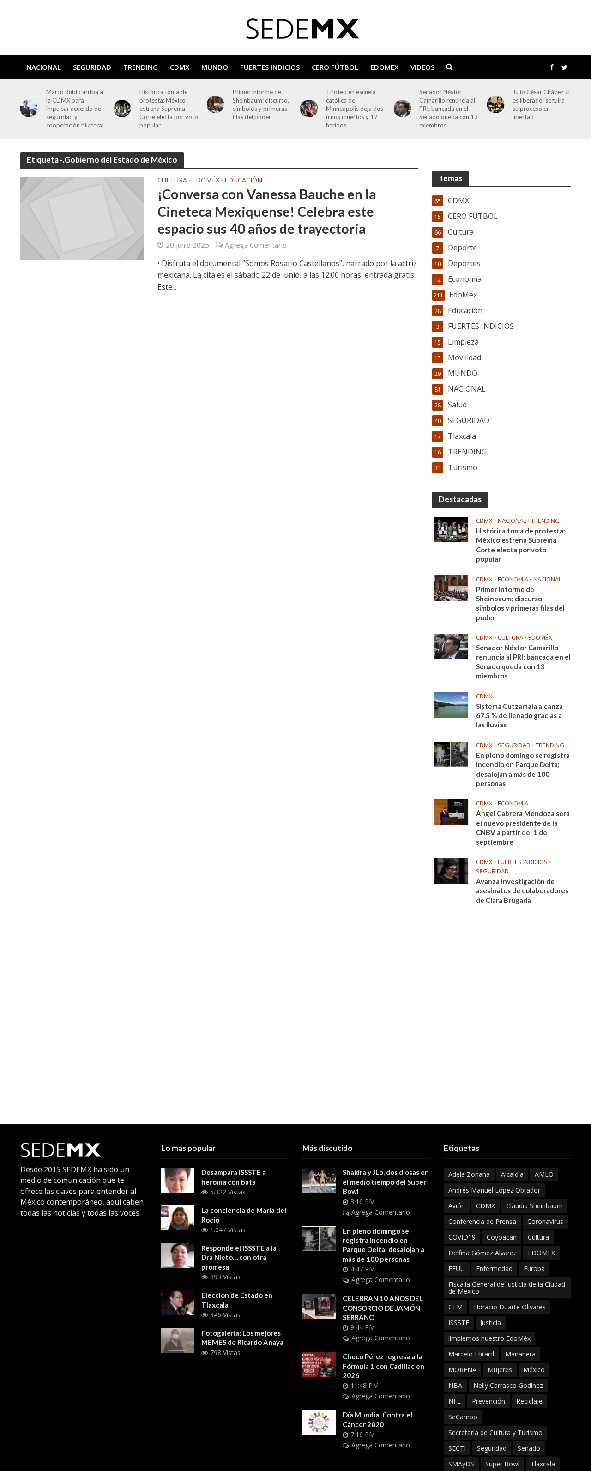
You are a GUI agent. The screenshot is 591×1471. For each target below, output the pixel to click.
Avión (456, 1205)
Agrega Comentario (256, 244)
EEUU (456, 1268)
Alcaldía (512, 1174)
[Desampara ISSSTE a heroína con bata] (177, 1179)
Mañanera (520, 1354)
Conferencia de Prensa (482, 1221)
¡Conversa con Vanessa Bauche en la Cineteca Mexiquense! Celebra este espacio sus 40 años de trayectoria (266, 211)
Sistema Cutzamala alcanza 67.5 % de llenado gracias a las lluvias (519, 715)
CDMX (179, 67)
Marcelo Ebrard (471, 1354)
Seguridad (492, 1448)
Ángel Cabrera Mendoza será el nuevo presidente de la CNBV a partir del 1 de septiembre (523, 827)
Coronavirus (545, 1221)
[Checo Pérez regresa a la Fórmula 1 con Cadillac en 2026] (319, 1363)
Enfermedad (494, 1268)
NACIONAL (43, 67)
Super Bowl (502, 1463)
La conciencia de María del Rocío (243, 1214)
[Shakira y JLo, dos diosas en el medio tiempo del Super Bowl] (319, 1179)
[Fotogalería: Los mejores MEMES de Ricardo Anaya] (177, 1340)
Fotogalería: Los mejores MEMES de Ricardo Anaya (242, 1337)
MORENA (462, 1369)
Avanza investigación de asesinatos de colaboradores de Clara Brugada (522, 890)
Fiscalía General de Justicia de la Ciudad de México (506, 1287)
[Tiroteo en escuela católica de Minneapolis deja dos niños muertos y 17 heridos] (309, 108)
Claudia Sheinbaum (534, 1205)
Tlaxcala (543, 1463)
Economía (513, 579)
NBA (455, 1385)
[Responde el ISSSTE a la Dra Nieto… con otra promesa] (177, 1255)
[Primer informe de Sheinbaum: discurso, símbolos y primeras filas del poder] (215, 104)
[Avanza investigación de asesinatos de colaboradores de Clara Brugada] (451, 870)
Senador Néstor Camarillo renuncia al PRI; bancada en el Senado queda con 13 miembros (448, 108)
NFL (454, 1401)
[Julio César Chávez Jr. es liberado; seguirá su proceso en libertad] (495, 104)
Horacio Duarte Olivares (510, 1306)
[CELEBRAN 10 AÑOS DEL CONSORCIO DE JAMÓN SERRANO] (319, 1305)
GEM (455, 1306)
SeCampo (462, 1416)
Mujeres (500, 1369)
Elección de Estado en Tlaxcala (236, 1299)
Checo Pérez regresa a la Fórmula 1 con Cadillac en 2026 (383, 1366)
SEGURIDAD (92, 67)
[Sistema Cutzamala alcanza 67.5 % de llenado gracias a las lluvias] (451, 704)
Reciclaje (529, 1401)
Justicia (490, 1322)
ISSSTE (458, 1322)
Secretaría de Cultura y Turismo (495, 1432)
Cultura (172, 180)
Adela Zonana (469, 1174)
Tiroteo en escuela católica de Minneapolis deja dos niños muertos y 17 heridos (354, 108)
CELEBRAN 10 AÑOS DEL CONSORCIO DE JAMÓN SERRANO (383, 1307)
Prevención (488, 1401)
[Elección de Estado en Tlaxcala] (177, 1302)
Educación (243, 180)
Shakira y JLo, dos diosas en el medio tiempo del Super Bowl (386, 1181)
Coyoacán (502, 1237)
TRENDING (140, 67)
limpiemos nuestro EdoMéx (489, 1338)
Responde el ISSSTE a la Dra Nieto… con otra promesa (239, 1257)
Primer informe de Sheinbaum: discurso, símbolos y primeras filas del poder (261, 104)
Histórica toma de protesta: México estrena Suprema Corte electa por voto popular (168, 108)
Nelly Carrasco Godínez (508, 1385)
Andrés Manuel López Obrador (494, 1190)
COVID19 (462, 1237)
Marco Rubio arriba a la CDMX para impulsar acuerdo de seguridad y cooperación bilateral (74, 108)
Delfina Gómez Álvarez (482, 1252)
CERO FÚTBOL (335, 67)
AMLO (544, 1174)
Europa (534, 1268)
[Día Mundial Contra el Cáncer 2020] (319, 1422)
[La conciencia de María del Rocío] (177, 1217)
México (534, 1369)
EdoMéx (205, 180)
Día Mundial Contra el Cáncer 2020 (377, 1419)
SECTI (457, 1448)
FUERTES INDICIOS (270, 67)
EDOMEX (384, 67)
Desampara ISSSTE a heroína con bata (233, 1177)
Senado (529, 1448)
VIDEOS (422, 67)
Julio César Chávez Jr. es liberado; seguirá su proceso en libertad (542, 104)
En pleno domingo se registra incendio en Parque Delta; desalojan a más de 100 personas (523, 769)
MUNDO (214, 67)
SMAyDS (461, 1463)
